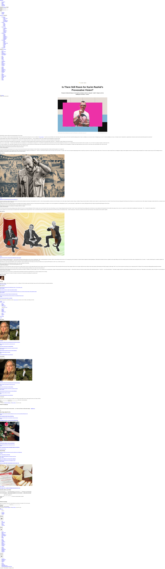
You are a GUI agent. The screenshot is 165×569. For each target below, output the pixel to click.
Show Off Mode (5, 20)
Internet (4, 26)
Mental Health (4, 549)
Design (4, 24)
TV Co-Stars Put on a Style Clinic (5, 454)
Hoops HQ (3, 5)
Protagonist (3, 525)
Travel (4, 19)
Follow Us (1, 7)
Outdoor (3, 76)
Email (1, 504)
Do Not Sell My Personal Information (7, 566)
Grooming (4, 32)
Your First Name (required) (11, 492)
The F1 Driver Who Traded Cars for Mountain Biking (6, 346)
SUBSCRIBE (4, 305)
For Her (4, 44)
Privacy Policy (14, 402)
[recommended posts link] (14, 413)
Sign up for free (16, 299)
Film (2, 56)
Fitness (4, 34)
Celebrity (4, 27)
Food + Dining (5, 18)
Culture (3, 2)
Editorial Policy (4, 559)
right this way (33, 408)
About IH (3, 558)
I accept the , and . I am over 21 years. (11, 402)
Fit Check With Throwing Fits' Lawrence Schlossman (6, 354)
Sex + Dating (2, 457)
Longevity (4, 36)
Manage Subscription (4, 565)
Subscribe (4, 7)
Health (4, 35)
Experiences (3, 1)
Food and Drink (5, 43)
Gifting (3, 79)
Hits (2, 521)
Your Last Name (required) (11, 493)
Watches (4, 31)
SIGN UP (1, 505)
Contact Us (3, 560)
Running (4, 39)
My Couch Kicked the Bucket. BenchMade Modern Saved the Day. (10, 447)
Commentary (5, 28)
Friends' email (2, 496)
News (4, 29)
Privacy (3, 563)
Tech (4, 45)
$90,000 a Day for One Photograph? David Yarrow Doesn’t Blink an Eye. (9, 199)
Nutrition (4, 37)
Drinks (4, 17)
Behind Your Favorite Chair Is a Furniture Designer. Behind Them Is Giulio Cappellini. (10, 257)
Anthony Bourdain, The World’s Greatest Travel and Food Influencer (8, 350)
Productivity (5, 38)
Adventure (3, 53)
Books (2, 537)
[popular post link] (9, 339)
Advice (3, 66)
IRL (2, 523)
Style (2, 3)
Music (4, 25)
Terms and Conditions (7, 402)
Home (4, 42)
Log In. (6, 307)
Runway (3, 543)
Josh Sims (2, 95)
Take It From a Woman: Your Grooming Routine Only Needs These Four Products (10, 342)
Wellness (3, 4)
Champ (3, 524)
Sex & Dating (5, 21)
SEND (1, 497)
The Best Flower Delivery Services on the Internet (7, 443)
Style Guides (5, 30)
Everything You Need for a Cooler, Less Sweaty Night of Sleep (9, 420)
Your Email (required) (11, 491)
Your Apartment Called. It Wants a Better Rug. (7, 416)
